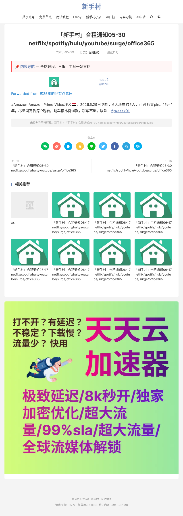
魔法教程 (62, 17)
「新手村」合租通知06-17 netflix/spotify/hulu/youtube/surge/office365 (70, 227)
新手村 (91, 6)
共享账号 (28, 17)
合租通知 (95, 52)
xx (13, 222)
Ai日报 (110, 17)
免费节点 (45, 17)
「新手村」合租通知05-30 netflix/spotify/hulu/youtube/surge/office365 (109, 122)
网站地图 (106, 499)
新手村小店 (94, 17)
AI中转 (141, 17)
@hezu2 (104, 84)
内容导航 (125, 17)
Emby (77, 17)
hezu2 (103, 79)
